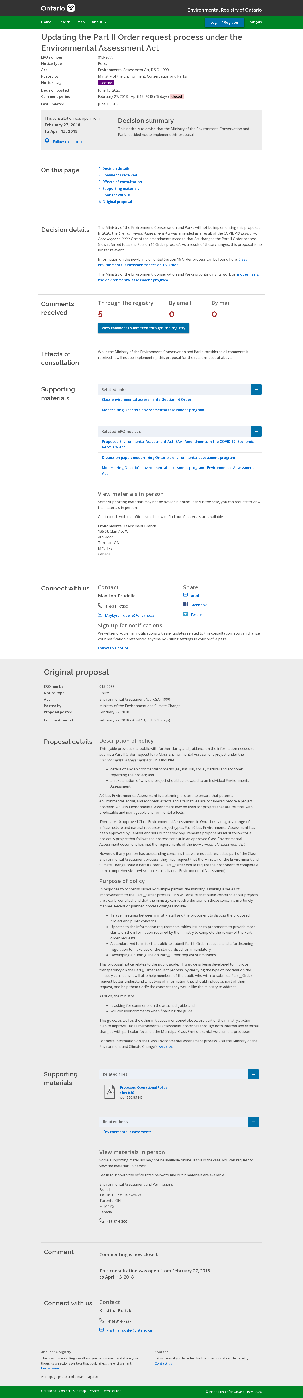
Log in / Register (225, 22)
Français (255, 22)
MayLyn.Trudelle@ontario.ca (130, 615)
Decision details (116, 168)
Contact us (163, 1363)
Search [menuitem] (64, 22)
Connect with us (116, 195)
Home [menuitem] (46, 22)
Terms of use (111, 1390)
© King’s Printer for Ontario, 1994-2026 (234, 1392)
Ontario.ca (48, 1390)
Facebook (198, 604)
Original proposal (117, 201)
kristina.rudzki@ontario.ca (129, 1330)
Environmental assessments (127, 1131)
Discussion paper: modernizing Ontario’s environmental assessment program (168, 457)
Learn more (50, 1368)
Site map (79, 1390)
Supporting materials (120, 188)
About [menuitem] (97, 22)
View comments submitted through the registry (143, 327)
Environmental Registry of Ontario (224, 9)
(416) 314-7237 (118, 1321)
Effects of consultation (122, 181)
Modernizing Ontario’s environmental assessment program (153, 409)
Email (194, 595)
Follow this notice (68, 141)
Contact (64, 1390)
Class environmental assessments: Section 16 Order (146, 399)
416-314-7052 (116, 606)
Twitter (197, 614)
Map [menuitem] (81, 22)
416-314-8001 (117, 1221)
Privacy (94, 1390)
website (165, 1046)
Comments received (119, 175)
